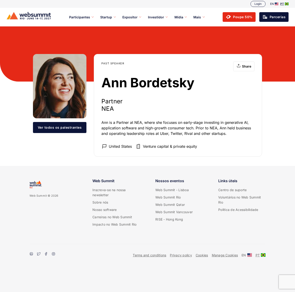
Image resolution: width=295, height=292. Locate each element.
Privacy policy (181, 255)
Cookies (202, 255)
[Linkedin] (31, 254)
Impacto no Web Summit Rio (114, 224)
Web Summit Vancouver (174, 212)
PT (282, 4)
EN (272, 4)
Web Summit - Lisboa (172, 190)
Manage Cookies (225, 255)
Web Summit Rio (168, 197)
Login (258, 4)
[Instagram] (53, 254)
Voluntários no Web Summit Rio (239, 199)
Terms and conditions (149, 255)
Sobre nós (100, 202)
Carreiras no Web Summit (112, 217)
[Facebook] (46, 254)
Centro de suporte (232, 190)
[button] (239, 17)
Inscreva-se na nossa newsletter (109, 192)
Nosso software (104, 210)
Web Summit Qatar (170, 205)
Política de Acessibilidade (238, 210)
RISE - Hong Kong (169, 219)
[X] (39, 254)
